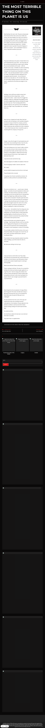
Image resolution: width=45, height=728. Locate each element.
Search (4, 360)
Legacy (22, 352)
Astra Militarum (7, 324)
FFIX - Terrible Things (14, 21)
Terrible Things (20, 324)
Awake (36, 352)
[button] (5, 726)
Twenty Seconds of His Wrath (8, 353)
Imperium (16, 324)
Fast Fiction (6, 21)
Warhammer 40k (26, 324)
